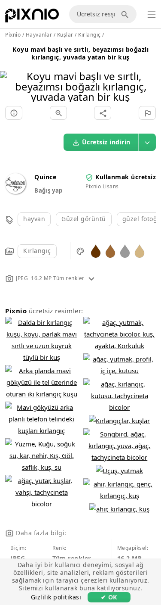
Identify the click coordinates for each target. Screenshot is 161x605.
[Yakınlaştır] (58, 113)
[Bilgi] (13, 113)
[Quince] (15, 191)
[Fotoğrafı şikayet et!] (147, 113)
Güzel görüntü (83, 219)
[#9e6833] (110, 250)
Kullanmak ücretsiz (125, 177)
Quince (45, 177)
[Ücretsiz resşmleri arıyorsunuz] (126, 14)
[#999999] (125, 250)
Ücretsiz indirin (106, 142)
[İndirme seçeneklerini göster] (147, 142)
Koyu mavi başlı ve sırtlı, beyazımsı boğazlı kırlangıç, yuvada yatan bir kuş (80, 53)
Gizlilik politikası (56, 597)
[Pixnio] (32, 17)
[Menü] (152, 14)
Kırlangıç (37, 250)
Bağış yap (48, 190)
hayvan (34, 219)
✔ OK (109, 597)
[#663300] (95, 250)
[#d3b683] (139, 250)
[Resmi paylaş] (102, 113)
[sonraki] (151, 75)
